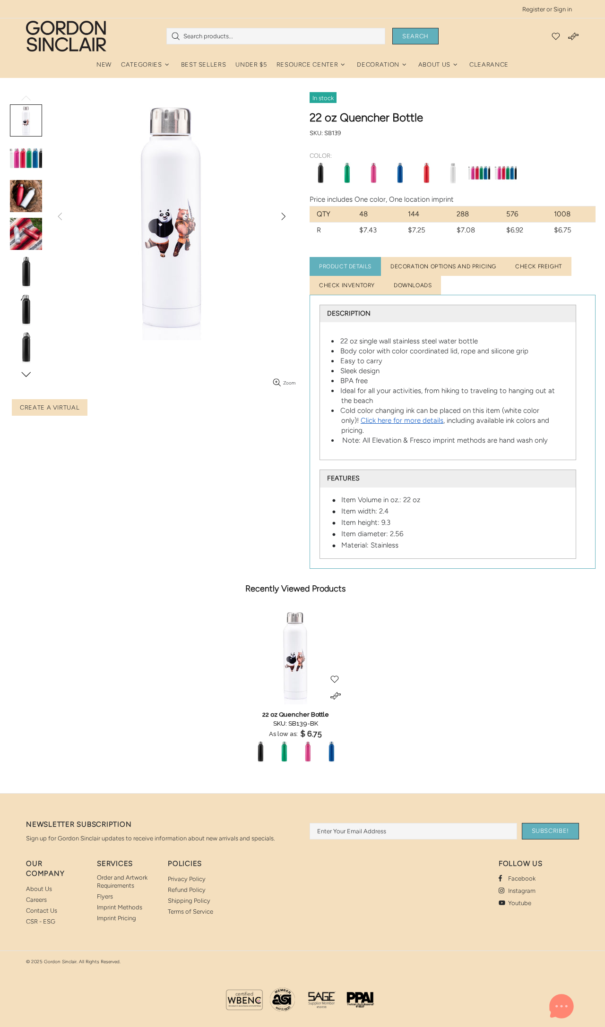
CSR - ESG (40, 921)
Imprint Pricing (116, 918)
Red (426, 173)
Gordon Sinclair (66, 36)
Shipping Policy (189, 900)
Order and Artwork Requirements (122, 881)
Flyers (105, 896)
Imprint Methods (119, 907)
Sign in (562, 9)
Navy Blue (400, 173)
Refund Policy (187, 889)
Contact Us (41, 910)
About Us (39, 888)
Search (415, 36)
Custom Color (479, 173)
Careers (36, 899)
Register (533, 9)
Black (320, 173)
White (453, 173)
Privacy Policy (187, 878)
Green (347, 173)
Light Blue (506, 173)
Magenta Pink (373, 173)
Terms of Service (190, 911)
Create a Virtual (49, 407)
